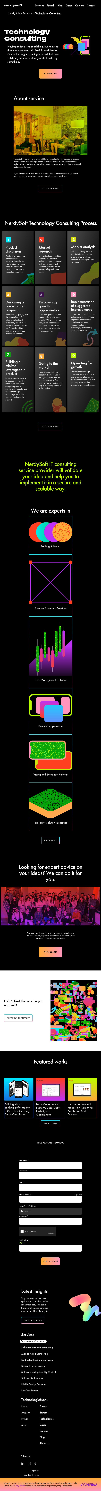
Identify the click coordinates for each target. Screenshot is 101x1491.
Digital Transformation (33, 1366)
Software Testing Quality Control (38, 1372)
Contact (91, 5)
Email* (22, 1182)
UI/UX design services (33, 1384)
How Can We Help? (27, 1206)
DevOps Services (30, 1390)
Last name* (23, 1170)
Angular (25, 1412)
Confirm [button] (89, 1484)
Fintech (50, 5)
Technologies (47, 1418)
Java (23, 1425)
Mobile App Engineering (34, 1353)
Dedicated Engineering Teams (37, 1360)
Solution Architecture (32, 1378)
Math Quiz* (24, 1241)
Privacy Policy (19, 1485)
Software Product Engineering (37, 1347)
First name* (24, 1160)
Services (39, 5)
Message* (23, 1216)
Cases (69, 5)
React (24, 1406)
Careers (79, 5)
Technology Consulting (33, 1341)
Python (24, 1418)
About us (45, 1443)
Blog (60, 5)
